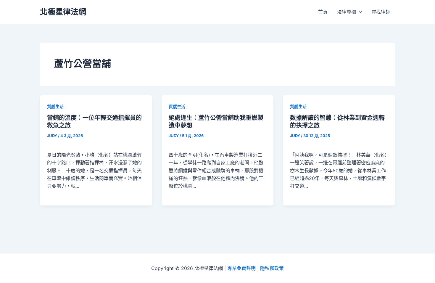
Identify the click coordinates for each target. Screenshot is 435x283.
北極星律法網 (63, 11)
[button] (359, 12)
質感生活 (55, 106)
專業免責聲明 (241, 268)
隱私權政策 (272, 268)
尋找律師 (380, 12)
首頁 (323, 12)
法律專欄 (346, 12)
